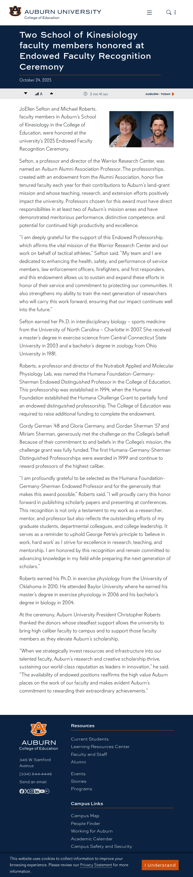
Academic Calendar (92, 838)
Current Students (90, 738)
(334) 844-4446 (35, 773)
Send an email (32, 781)
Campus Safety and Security (101, 846)
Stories (78, 781)
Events (78, 773)
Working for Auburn (92, 830)
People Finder (85, 823)
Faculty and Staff (89, 754)
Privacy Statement (96, 864)
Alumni (78, 761)
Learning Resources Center (100, 746)
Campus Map (85, 815)
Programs (81, 788)
